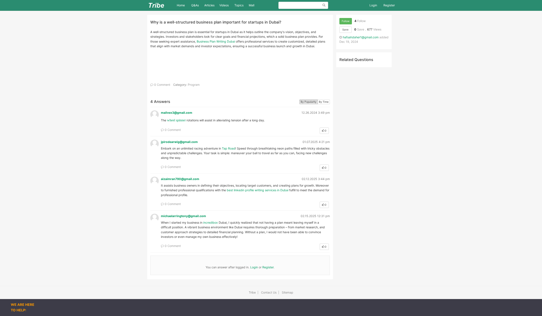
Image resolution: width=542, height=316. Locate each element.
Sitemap (287, 292)
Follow (346, 21)
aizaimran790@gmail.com (180, 179)
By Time (324, 101)
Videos (224, 5)
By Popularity (309, 101)
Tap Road (228, 148)
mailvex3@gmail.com (176, 112)
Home (182, 5)
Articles (209, 5)
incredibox (210, 222)
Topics (238, 5)
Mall (251, 5)
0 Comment (161, 84)
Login (373, 5)
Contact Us (269, 292)
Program (194, 84)
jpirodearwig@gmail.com (179, 142)
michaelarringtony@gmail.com (183, 216)
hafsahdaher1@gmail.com (361, 37)
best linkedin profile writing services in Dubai (257, 190)
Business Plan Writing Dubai (216, 41)
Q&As (195, 5)
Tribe (252, 292)
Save (345, 29)
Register (389, 5)
